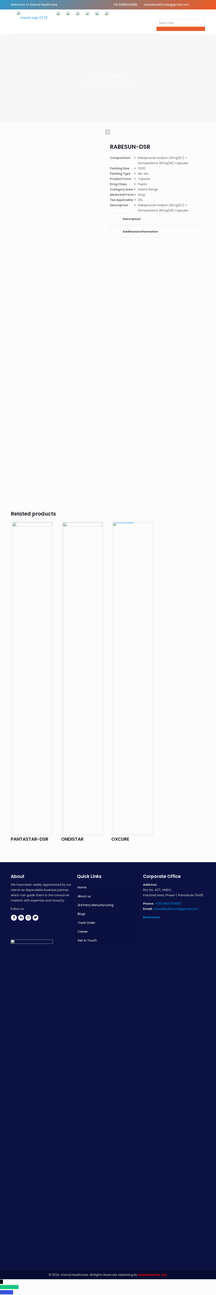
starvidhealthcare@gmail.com (166, 5)
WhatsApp (11, 1287)
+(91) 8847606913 (168, 903)
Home (85, 83)
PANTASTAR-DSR (29, 839)
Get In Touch (87, 940)
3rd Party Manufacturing (95, 905)
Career (83, 931)
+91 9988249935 (125, 5)
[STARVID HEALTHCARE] (32, 21)
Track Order (86, 923)
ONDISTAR (72, 839)
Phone (8, 1292)
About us (84, 896)
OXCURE (120, 839)
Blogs (81, 914)
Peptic (102, 83)
